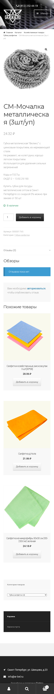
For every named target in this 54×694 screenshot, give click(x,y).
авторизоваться (36, 288)
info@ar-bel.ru (15, 676)
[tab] (27, 250)
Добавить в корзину (30, 217)
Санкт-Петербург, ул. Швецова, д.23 (27, 669)
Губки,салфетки (10, 35)
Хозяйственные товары (34, 32)
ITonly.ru (39, 683)
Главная (9, 32)
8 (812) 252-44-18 (28, 5)
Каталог (18, 32)
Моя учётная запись (9, 689)
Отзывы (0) (9, 250)
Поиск (27, 689)
